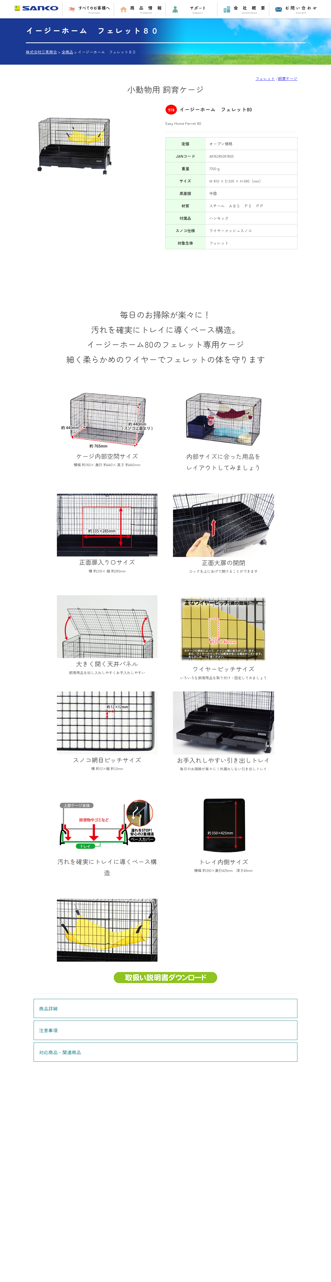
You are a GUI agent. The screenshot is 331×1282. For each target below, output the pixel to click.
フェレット (265, 78)
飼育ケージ (287, 78)
